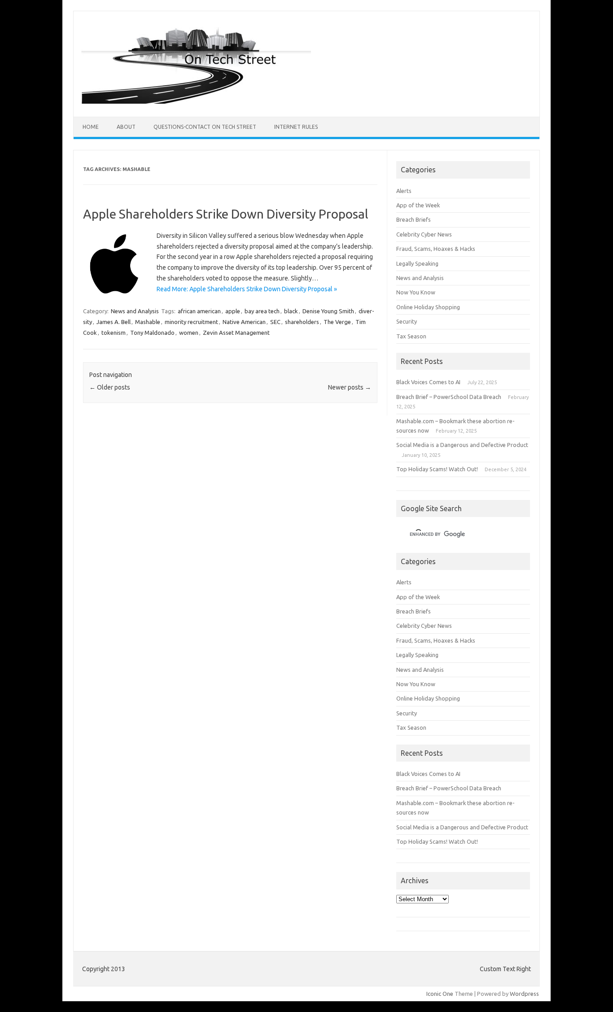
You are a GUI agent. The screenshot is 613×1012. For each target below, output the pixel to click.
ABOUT (126, 127)
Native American (244, 322)
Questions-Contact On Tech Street (204, 127)
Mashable (147, 322)
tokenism (113, 332)
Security (406, 321)
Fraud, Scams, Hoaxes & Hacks (435, 248)
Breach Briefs (413, 219)
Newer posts (349, 387)
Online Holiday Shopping (428, 307)
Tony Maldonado (152, 332)
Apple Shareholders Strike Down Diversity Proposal (225, 214)
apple (232, 311)
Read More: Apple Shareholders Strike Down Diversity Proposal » (247, 289)
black (291, 311)
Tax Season (411, 336)
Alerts (404, 191)
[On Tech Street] (196, 101)
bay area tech (262, 311)
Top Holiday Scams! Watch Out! (437, 469)
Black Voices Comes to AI (428, 382)
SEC (275, 322)
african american (199, 311)
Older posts (109, 387)
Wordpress (524, 993)
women (188, 332)
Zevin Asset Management (236, 332)
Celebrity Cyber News (424, 234)
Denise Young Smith (328, 311)
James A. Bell (113, 322)
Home (91, 127)
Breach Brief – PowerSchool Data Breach (448, 397)
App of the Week (418, 205)
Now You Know (415, 292)
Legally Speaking (417, 263)
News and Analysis (135, 311)
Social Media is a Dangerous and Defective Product (462, 445)
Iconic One (439, 993)
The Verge (337, 322)
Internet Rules (296, 127)
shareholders (302, 322)
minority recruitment (191, 322)
